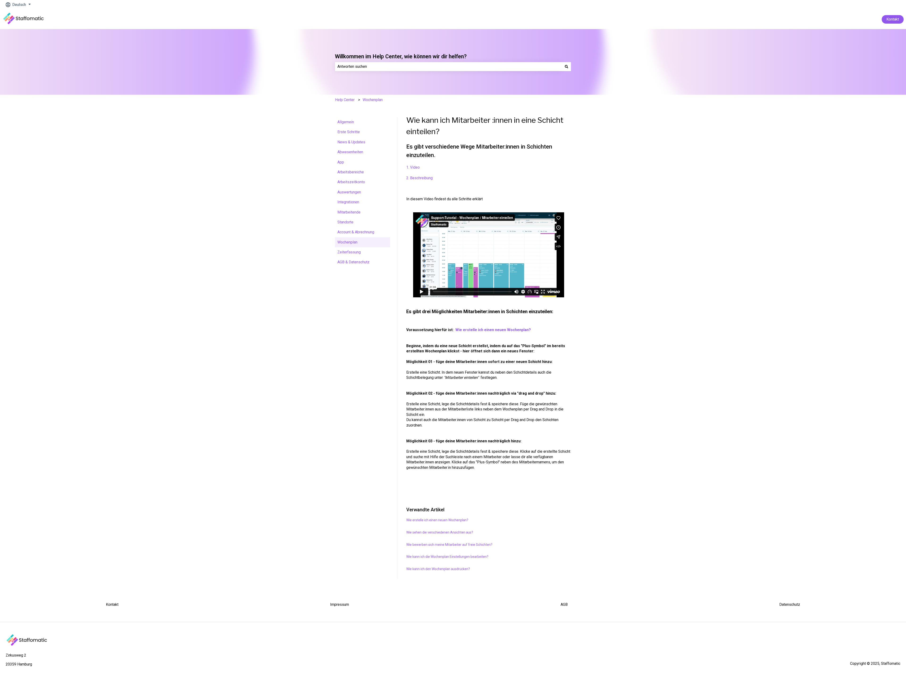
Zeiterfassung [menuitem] (349, 252)
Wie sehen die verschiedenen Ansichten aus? (439, 532)
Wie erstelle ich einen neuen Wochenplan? (493, 330)
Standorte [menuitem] (345, 222)
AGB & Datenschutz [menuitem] (353, 262)
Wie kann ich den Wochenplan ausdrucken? (438, 569)
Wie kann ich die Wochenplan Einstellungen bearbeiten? (447, 557)
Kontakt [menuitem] (112, 604)
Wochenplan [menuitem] (347, 242)
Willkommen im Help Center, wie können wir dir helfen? (401, 56)
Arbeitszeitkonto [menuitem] (351, 182)
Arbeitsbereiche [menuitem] (350, 172)
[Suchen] (566, 66)
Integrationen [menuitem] (348, 202)
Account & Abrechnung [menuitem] (355, 232)
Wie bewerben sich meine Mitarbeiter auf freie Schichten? (449, 544)
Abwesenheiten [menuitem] (350, 152)
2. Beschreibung (419, 178)
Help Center (345, 100)
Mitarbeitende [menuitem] (349, 212)
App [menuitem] (340, 162)
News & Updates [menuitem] (351, 142)
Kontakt (892, 19)
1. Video (413, 167)
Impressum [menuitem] (339, 604)
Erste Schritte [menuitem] (348, 132)
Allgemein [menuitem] (345, 122)
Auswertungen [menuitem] (349, 192)
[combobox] (448, 66)
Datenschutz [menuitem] (789, 604)
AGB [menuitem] (564, 604)
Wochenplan (373, 100)
